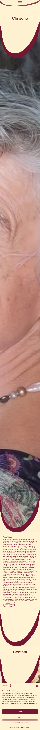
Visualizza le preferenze (20, 723)
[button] (37, 686)
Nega (20, 717)
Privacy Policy (24, 727)
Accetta (20, 712)
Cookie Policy (14, 727)
